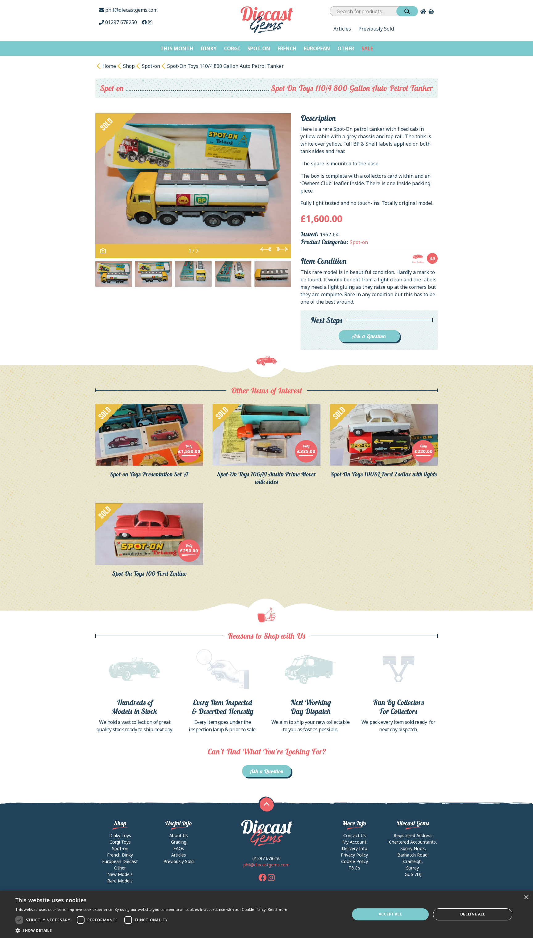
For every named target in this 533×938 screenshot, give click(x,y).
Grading (178, 842)
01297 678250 (121, 22)
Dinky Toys (120, 835)
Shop (129, 66)
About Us (178, 835)
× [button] (526, 897)
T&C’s (354, 868)
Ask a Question (369, 336)
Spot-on (258, 48)
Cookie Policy (354, 861)
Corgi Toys (120, 842)
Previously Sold (376, 28)
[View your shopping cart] (432, 11)
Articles (342, 28)
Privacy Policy (354, 855)
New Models (120, 874)
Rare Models (120, 881)
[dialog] (266, 914)
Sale (367, 48)
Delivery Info (354, 848)
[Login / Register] (422, 11)
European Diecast (120, 861)
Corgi (232, 48)
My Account (354, 842)
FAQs (178, 848)
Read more (277, 909)
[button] (151, 930)
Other (345, 48)
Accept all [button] (390, 914)
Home (109, 66)
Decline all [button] (472, 914)
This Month (176, 48)
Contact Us (354, 835)
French (287, 48)
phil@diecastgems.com (131, 9)
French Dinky (120, 855)
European (317, 48)
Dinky (209, 48)
